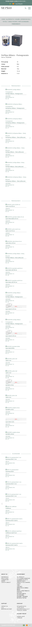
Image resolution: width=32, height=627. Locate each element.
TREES (18, 585)
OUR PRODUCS (4, 577)
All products (10, 19)
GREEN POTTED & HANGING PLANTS (23, 583)
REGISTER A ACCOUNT (6, 609)
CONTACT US (4, 606)
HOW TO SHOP (4, 579)
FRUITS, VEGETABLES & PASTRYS (23, 592)
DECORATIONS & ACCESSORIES (21, 594)
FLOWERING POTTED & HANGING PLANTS (22, 580)
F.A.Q (2, 608)
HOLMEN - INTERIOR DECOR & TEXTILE (22, 597)
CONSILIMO (19, 618)
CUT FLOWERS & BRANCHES (23, 579)
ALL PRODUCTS (20, 577)
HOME (3, 19)
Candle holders (12, 22)
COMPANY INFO (5, 580)
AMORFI (3, 581)
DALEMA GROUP (21, 617)
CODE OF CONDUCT (6, 583)
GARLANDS (19, 587)
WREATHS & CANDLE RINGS (22, 589)
